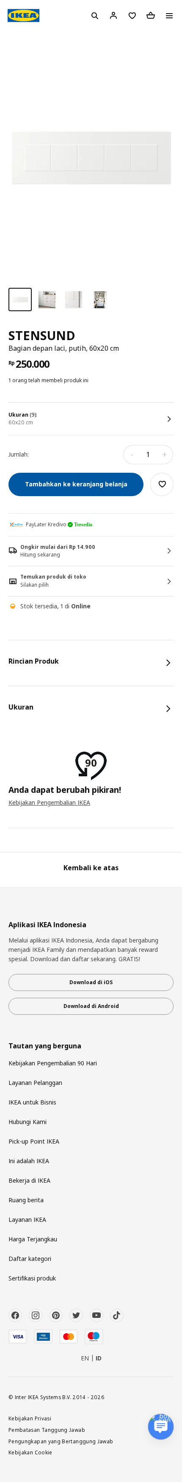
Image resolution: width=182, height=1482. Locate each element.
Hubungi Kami (27, 1122)
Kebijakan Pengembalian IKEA (49, 802)
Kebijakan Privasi (29, 1418)
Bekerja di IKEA (29, 1180)
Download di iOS (91, 982)
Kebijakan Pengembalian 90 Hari (52, 1063)
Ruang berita (26, 1200)
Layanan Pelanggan (35, 1083)
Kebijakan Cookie (30, 1452)
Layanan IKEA (27, 1219)
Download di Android (91, 1006)
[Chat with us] (161, 1426)
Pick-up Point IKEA (33, 1141)
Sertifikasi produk (32, 1278)
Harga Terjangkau (32, 1239)
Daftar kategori (29, 1259)
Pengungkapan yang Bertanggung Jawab (60, 1441)
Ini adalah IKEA (28, 1161)
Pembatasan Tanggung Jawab (46, 1429)
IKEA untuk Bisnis (32, 1102)
